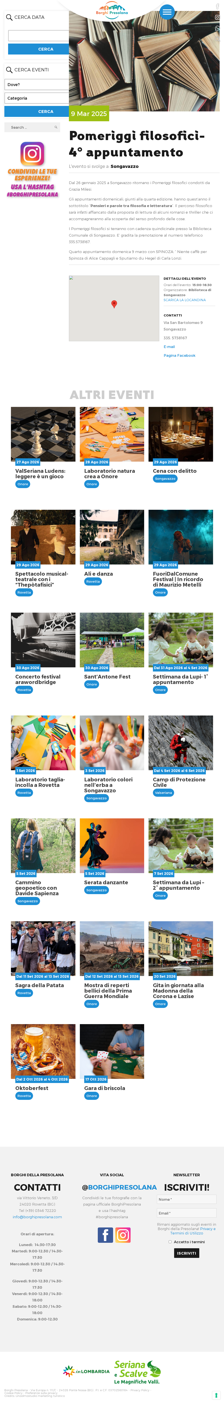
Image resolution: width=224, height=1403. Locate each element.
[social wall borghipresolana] (32, 169)
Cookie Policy (13, 1393)
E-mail (169, 346)
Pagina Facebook (179, 355)
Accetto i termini (189, 1241)
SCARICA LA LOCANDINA (185, 300)
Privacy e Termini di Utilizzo (193, 1230)
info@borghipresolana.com (37, 1217)
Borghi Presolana (16, 1390)
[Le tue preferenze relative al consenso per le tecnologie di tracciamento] (216, 1395)
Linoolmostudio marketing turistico (40, 1395)
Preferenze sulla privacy (41, 1393)
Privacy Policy (140, 1390)
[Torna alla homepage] (112, 10)
